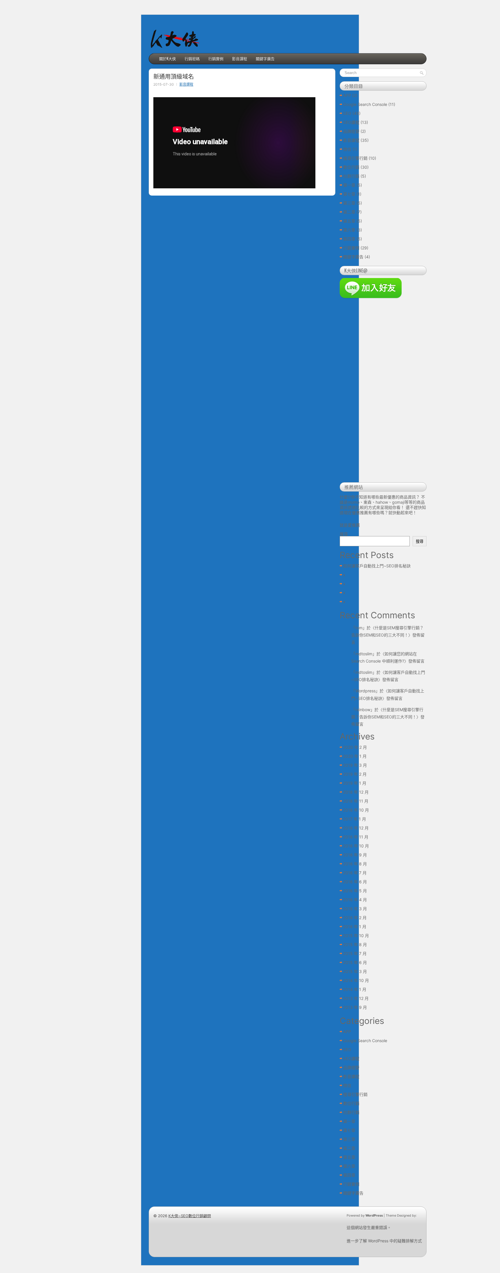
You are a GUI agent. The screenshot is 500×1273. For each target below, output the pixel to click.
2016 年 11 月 (355, 836)
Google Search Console (365, 104)
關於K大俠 (167, 58)
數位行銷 (351, 167)
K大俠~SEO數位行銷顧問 (189, 1215)
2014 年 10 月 (356, 980)
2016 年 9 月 (355, 854)
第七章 (349, 194)
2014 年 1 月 (354, 989)
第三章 (349, 202)
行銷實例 (215, 58)
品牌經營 (351, 131)
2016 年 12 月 (356, 827)
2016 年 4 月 (355, 899)
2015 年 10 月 (356, 935)
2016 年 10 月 (356, 845)
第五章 (349, 220)
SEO (347, 113)
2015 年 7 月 (355, 953)
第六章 (349, 229)
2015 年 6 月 (355, 962)
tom (359, 627)
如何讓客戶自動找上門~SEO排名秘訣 (377, 565)
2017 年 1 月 (354, 818)
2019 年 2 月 (355, 774)
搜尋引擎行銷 (355, 158)
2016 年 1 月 (354, 926)
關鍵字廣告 (265, 58)
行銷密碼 (192, 58)
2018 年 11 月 (355, 801)
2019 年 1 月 (354, 783)
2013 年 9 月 (355, 1007)
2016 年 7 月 (355, 872)
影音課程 (239, 58)
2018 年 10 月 (356, 809)
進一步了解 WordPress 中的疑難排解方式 (384, 1240)
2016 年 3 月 (355, 908)
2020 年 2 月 (355, 747)
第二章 (349, 211)
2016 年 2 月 (355, 917)
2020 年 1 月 (355, 756)
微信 (347, 149)
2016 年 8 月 (355, 863)
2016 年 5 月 (355, 890)
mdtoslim (363, 653)
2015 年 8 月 (355, 944)
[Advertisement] (383, 391)
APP (347, 95)
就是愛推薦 (350, 525)
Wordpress (365, 690)
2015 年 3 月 (355, 971)
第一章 (349, 185)
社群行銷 (351, 176)
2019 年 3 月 (355, 765)
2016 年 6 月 (355, 881)
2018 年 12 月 (356, 792)
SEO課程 (351, 122)
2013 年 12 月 (356, 998)
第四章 (349, 238)
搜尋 (344, 533)
